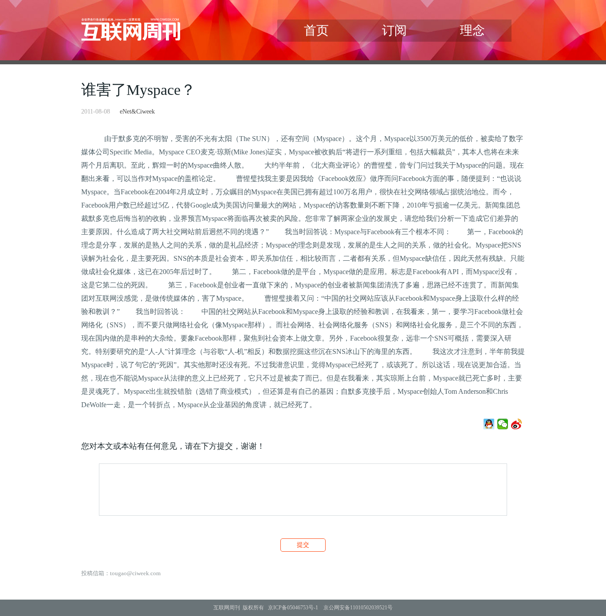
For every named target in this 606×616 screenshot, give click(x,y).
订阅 (394, 30)
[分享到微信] (502, 424)
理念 (472, 30)
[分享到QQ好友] (489, 424)
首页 (316, 30)
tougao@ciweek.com (135, 573)
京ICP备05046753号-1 (293, 607)
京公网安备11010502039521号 (358, 607)
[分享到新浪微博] (516, 424)
